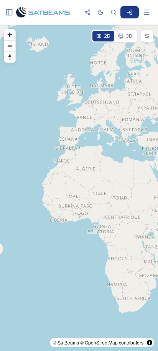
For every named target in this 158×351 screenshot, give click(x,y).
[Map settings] (146, 36)
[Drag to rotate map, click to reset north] (9, 57)
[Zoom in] (9, 34)
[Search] (113, 12)
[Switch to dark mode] (100, 12)
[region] (79, 188)
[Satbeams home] (43, 12)
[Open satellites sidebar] (9, 12)
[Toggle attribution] (149, 342)
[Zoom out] (9, 45)
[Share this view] (87, 12)
